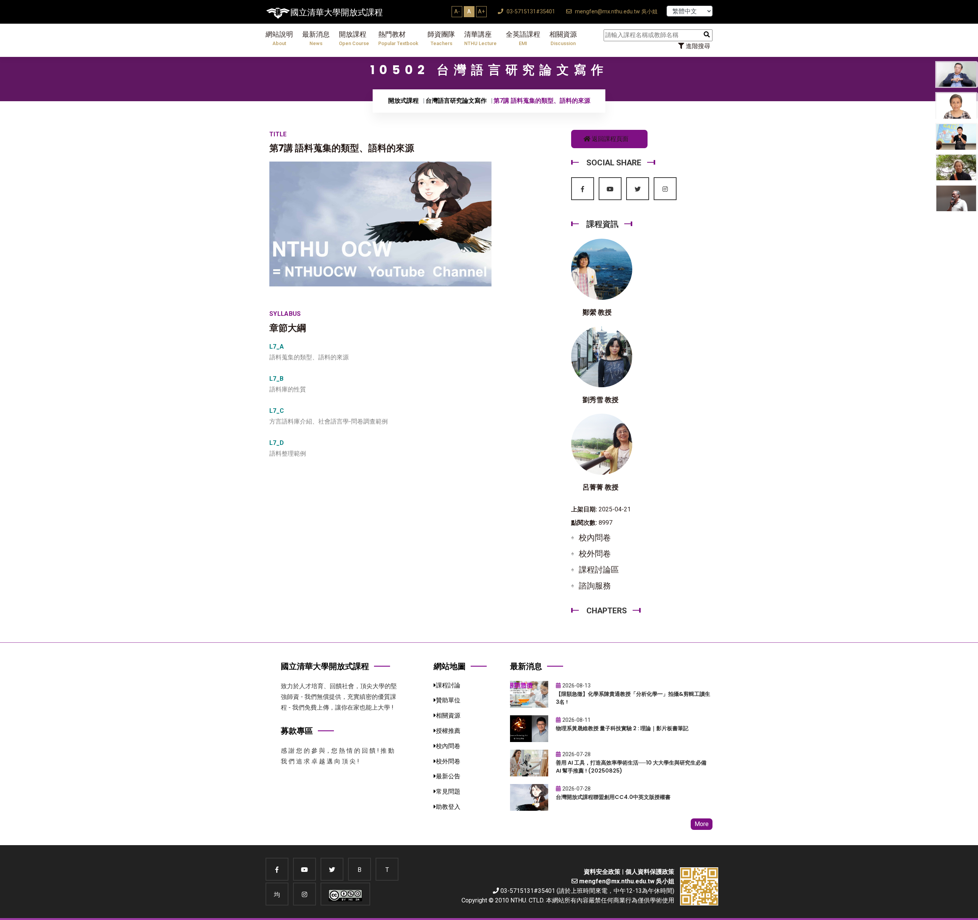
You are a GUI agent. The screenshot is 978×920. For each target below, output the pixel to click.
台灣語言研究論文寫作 (456, 100)
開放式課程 (403, 100)
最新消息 (316, 38)
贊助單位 (448, 700)
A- (457, 11)
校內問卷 (595, 537)
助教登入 (448, 806)
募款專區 (297, 730)
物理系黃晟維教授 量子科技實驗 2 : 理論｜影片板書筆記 (622, 728)
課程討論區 (599, 569)
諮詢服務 (595, 585)
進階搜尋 (697, 46)
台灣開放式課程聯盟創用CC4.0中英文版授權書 (613, 797)
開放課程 (354, 38)
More (702, 824)
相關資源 (563, 38)
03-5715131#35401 (530, 11)
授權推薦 (448, 730)
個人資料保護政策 (649, 871)
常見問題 (448, 791)
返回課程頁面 (609, 138)
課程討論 (448, 685)
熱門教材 (398, 38)
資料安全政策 (602, 871)
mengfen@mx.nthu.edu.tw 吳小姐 (615, 11)
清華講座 (480, 38)
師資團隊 (441, 38)
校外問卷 (595, 553)
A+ (481, 11)
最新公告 (448, 776)
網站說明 (279, 38)
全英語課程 (523, 38)
